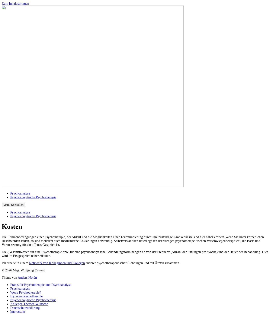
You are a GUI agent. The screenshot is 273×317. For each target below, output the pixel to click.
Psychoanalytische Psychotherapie (33, 197)
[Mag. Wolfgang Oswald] (93, 186)
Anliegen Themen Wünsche (29, 304)
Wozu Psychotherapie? (25, 292)
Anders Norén (27, 277)
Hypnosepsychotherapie (26, 296)
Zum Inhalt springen (15, 3)
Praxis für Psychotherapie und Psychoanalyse (40, 285)
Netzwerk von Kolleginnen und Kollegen (57, 263)
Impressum (17, 311)
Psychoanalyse (20, 193)
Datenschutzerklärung (25, 308)
